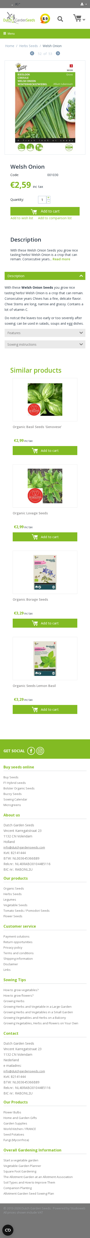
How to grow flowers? (18, 995)
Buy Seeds (10, 777)
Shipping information (18, 958)
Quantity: (17, 199)
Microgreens (12, 805)
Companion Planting (17, 1188)
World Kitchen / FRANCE (19, 1129)
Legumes (9, 899)
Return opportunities (18, 942)
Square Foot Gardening (19, 1171)
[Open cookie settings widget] (7, 1230)
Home (9, 46)
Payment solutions (16, 936)
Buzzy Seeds (12, 794)
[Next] (58, 54)
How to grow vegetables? (21, 990)
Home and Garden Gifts (20, 1118)
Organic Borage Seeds (30, 600)
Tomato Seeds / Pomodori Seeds (26, 910)
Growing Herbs (13, 1001)
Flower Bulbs (12, 1112)
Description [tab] (15, 276)
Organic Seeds (13, 888)
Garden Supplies (15, 1123)
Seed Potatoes (13, 1134)
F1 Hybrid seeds (14, 783)
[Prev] (32, 54)
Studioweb (77, 1208)
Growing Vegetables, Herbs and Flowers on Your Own (40, 1023)
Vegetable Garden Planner (22, 1166)
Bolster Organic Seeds (19, 788)
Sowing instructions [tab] (21, 344)
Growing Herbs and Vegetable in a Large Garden (37, 1006)
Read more (61, 259)
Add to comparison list (55, 218)
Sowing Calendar (15, 799)
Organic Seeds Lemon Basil (34, 686)
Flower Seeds (12, 916)
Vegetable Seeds (15, 905)
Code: (14, 175)
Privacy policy (12, 947)
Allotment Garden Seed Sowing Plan (28, 1193)
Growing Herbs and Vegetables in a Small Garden (38, 1012)
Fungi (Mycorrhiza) (16, 1140)
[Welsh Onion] (45, 107)
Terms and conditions (18, 953)
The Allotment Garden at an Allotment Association (38, 1177)
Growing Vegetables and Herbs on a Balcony (34, 1018)
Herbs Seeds (28, 46)
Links (7, 970)
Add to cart (50, 211)
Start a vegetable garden (20, 1160)
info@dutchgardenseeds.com (24, 847)
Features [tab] (14, 333)
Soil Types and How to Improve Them (29, 1182)
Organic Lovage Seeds (30, 513)
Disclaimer (10, 964)
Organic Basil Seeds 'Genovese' (37, 427)
